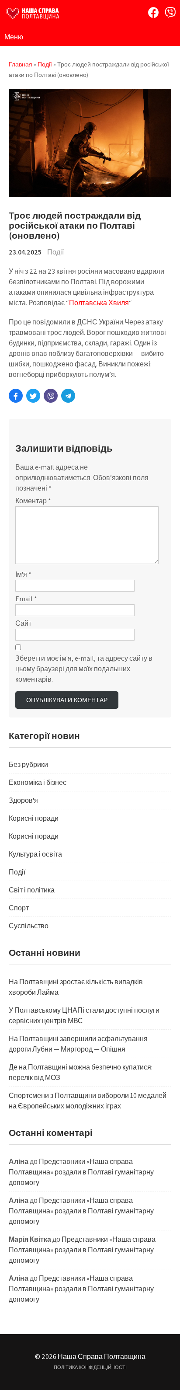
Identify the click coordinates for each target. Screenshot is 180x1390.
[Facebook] (153, 12)
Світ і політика (32, 890)
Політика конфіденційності (90, 1367)
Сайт (23, 623)
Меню (13, 37)
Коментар (33, 500)
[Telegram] (68, 396)
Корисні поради (34, 818)
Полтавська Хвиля (99, 302)
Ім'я (23, 574)
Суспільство (28, 925)
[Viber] (170, 12)
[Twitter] (33, 396)
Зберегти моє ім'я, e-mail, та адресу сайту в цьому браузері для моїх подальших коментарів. (83, 669)
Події (55, 252)
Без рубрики (28, 764)
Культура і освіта (35, 854)
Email (26, 598)
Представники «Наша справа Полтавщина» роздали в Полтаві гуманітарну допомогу (81, 1172)
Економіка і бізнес (37, 782)
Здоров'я (23, 800)
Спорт (19, 908)
